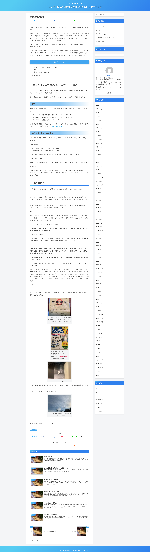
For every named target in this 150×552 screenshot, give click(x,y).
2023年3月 (99, 257)
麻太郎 (109, 75)
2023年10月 (99, 230)
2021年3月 (99, 348)
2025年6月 (99, 154)
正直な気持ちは (36, 75)
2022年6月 (99, 291)
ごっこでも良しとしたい (103, 26)
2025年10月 (99, 143)
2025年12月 (99, 135)
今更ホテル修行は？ (102, 41)
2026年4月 (99, 120)
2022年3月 (99, 303)
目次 (58, 62)
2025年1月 (99, 173)
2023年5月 (99, 249)
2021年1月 (99, 356)
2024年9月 (99, 189)
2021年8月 (99, 329)
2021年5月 (99, 341)
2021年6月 (99, 337)
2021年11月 (99, 318)
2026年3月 (99, 124)
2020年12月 (99, 360)
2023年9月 (99, 234)
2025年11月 (99, 139)
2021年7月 (99, 333)
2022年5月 (99, 295)
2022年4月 (99, 299)
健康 (97, 392)
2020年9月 (99, 371)
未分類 (98, 407)
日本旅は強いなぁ (101, 34)
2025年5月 (99, 158)
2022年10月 (99, 276)
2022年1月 (99, 310)
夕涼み (98, 30)
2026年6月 (99, 112)
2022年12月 (99, 268)
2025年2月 (99, 170)
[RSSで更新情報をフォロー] (74, 445)
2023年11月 (99, 227)
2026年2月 (99, 128)
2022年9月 (99, 280)
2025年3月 (99, 166)
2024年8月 (99, 192)
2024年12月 (99, 177)
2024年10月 (99, 185)
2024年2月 (99, 215)
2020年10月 (99, 367)
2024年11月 (99, 181)
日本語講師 (99, 403)
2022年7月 (99, 287)
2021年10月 (99, 322)
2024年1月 (99, 219)
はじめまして (100, 388)
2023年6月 (99, 246)
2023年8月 (99, 238)
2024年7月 (99, 196)
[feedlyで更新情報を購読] (44, 445)
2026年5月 (99, 116)
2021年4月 (99, 345)
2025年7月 (99, 150)
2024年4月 (99, 208)
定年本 (36, 69)
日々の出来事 (34, 429)
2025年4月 (99, 162)
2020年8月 (99, 375)
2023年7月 (99, 242)
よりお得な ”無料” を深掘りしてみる (106, 37)
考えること (99, 411)
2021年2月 (99, 352)
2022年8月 (99, 284)
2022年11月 (99, 272)
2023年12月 (99, 223)
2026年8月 (99, 105)
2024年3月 (99, 211)
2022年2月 (99, 306)
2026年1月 (99, 131)
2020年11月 (99, 364)
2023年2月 (99, 261)
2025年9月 (99, 147)
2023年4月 (99, 253)
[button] (122, 15)
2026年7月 (99, 109)
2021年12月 (99, 314)
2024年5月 (99, 204)
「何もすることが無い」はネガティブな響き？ (45, 67)
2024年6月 (99, 200)
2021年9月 (99, 326)
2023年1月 (99, 265)
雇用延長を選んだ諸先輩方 (41, 72)
